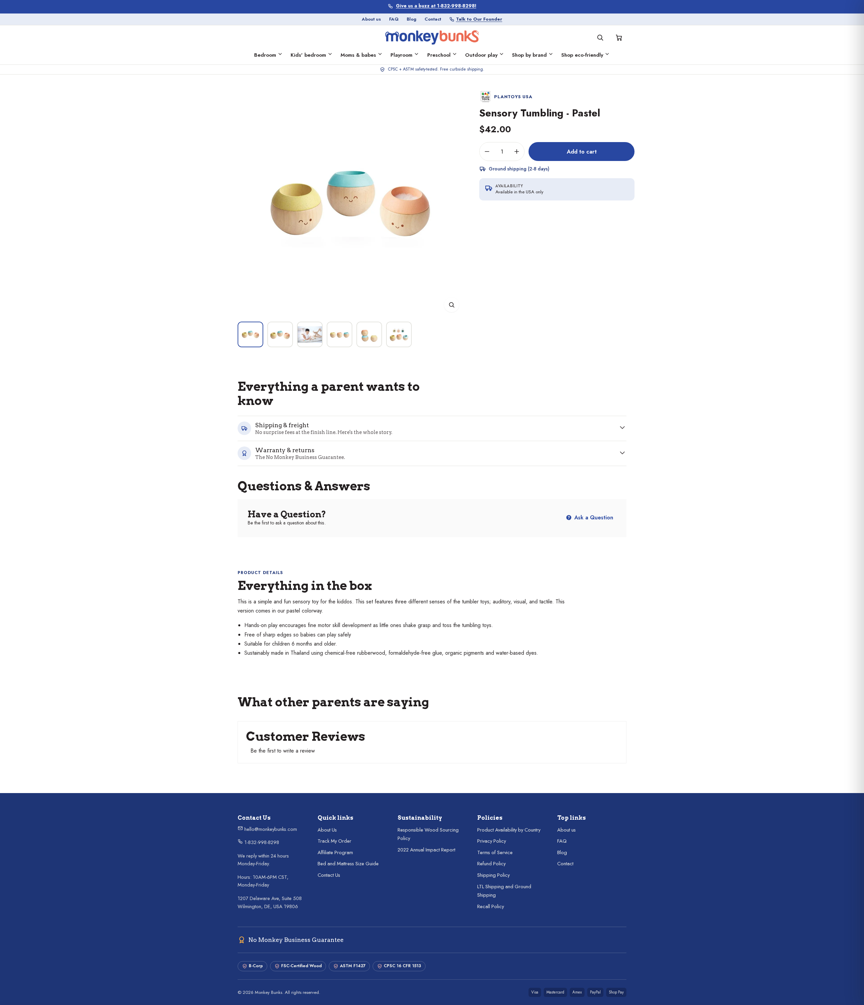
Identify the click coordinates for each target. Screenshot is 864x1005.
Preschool (439, 55)
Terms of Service (495, 852)
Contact (433, 19)
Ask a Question (593, 517)
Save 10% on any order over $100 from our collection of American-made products (436, 6)
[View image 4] (339, 334)
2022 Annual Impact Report (426, 849)
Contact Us (329, 875)
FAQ (394, 19)
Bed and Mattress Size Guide (348, 863)
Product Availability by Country (508, 830)
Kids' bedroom (308, 55)
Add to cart (582, 151)
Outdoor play (481, 55)
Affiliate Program (335, 852)
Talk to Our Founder (479, 19)
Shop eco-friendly (582, 55)
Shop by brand (529, 55)
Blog (411, 19)
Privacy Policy (491, 841)
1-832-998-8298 (261, 842)
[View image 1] (250, 334)
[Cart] (619, 37)
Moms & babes (358, 55)
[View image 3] (310, 334)
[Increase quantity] (516, 151)
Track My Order (334, 841)
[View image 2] (280, 334)
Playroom (401, 55)
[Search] (600, 37)
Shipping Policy (493, 875)
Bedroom (265, 55)
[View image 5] (369, 334)
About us (371, 19)
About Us (327, 830)
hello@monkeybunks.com (270, 829)
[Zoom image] (451, 304)
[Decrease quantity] (487, 151)
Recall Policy (490, 906)
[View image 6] (399, 334)
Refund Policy (491, 863)
